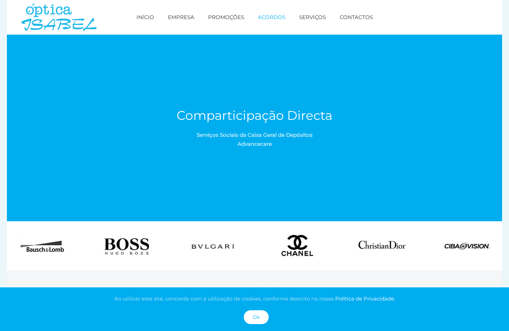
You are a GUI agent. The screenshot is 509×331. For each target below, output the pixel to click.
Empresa (181, 17)
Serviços (312, 17)
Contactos (356, 17)
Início (145, 17)
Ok (256, 317)
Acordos (271, 17)
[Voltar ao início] (59, 17)
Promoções (226, 17)
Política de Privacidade (364, 298)
